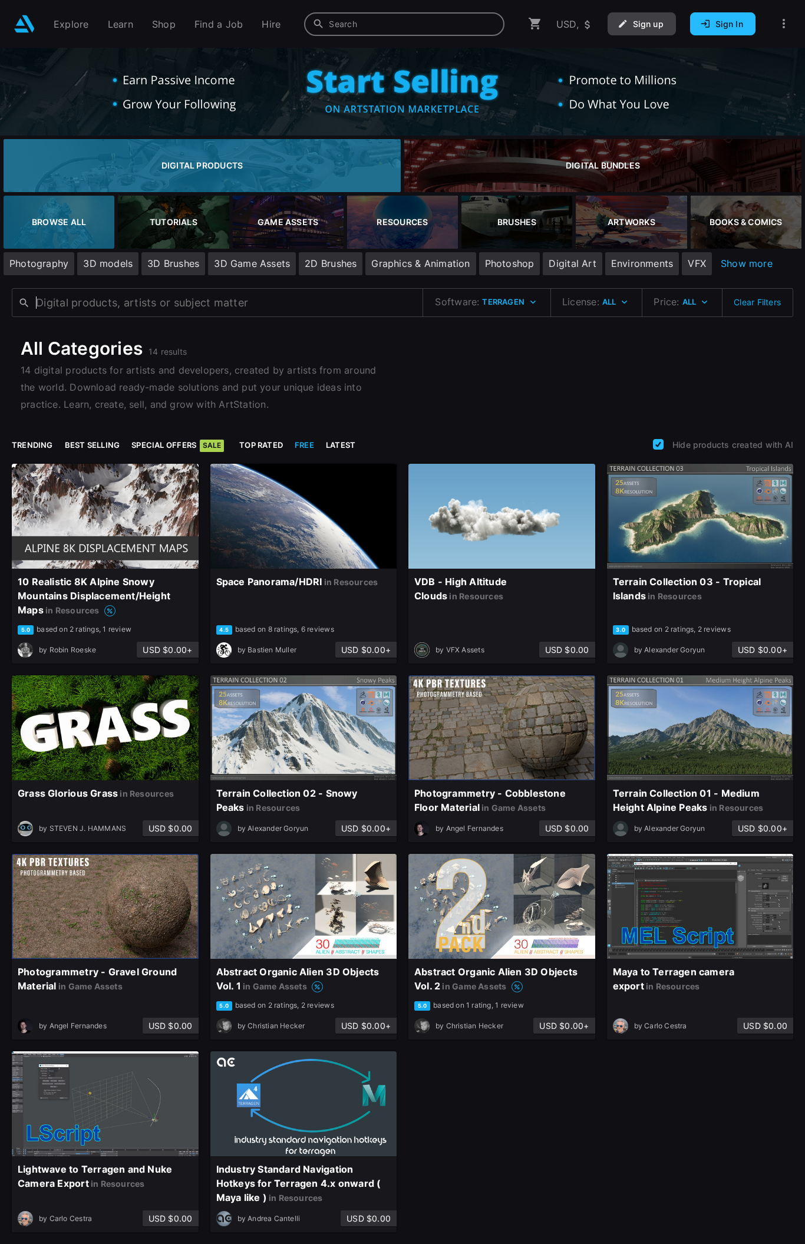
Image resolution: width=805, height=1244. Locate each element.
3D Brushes (173, 263)
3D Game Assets (252, 263)
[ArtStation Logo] (24, 24)
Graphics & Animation (420, 263)
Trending (32, 445)
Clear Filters (757, 302)
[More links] (784, 24)
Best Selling (92, 445)
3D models (108, 263)
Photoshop (510, 263)
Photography (38, 263)
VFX (697, 263)
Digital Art (572, 263)
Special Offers (176, 445)
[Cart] (535, 24)
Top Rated (261, 445)
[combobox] (404, 24)
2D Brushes (331, 263)
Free (304, 445)
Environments (642, 263)
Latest (340, 445)
